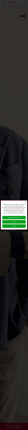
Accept (14, 226)
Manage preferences (14, 217)
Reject (14, 222)
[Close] (25, 202)
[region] (14, 215)
